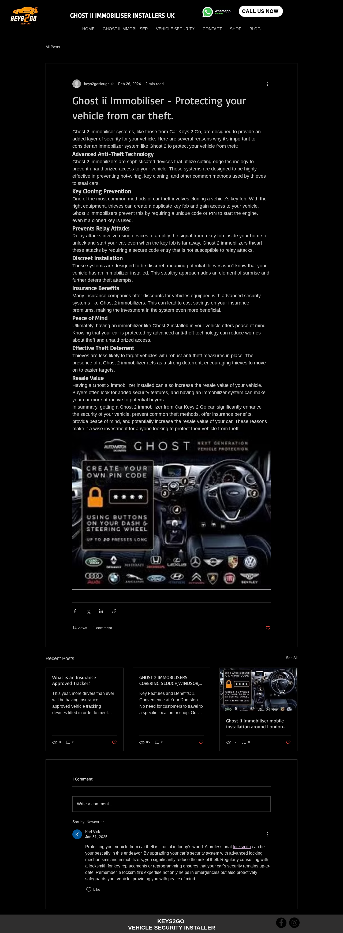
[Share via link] (114, 611)
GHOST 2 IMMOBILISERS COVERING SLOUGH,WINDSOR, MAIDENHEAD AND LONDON (169, 680)
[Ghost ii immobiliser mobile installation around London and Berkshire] (258, 689)
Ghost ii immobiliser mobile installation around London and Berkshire (255, 723)
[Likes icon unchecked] (88, 889)
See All (291, 658)
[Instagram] (294, 922)
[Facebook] (281, 922)
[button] (235, 28)
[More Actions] (267, 834)
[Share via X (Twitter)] (88, 611)
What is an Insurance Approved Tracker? (74, 680)
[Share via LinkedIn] (101, 611)
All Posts (53, 47)
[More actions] (267, 84)
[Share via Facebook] (74, 611)
